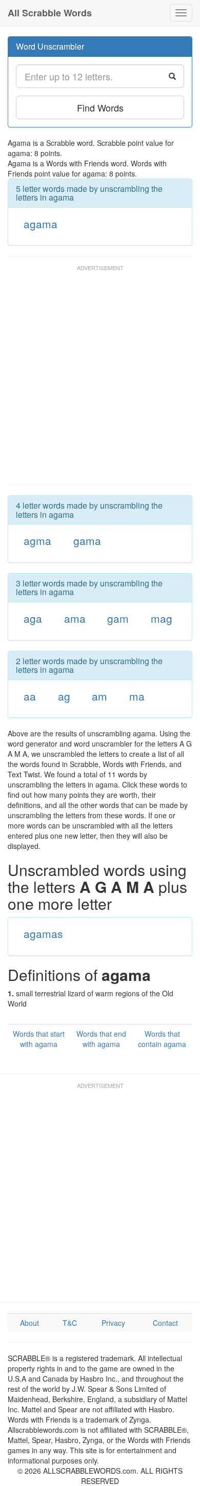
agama (40, 223)
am (99, 696)
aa (30, 696)
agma (37, 540)
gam (118, 618)
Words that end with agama (101, 1039)
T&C (70, 1323)
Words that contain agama (162, 1039)
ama (75, 618)
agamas (43, 933)
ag (64, 696)
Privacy (113, 1323)
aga (33, 618)
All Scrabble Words (50, 12)
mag (161, 618)
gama (87, 540)
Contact (165, 1323)
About (29, 1323)
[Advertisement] (100, 379)
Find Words (100, 107)
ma (137, 696)
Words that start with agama (39, 1039)
